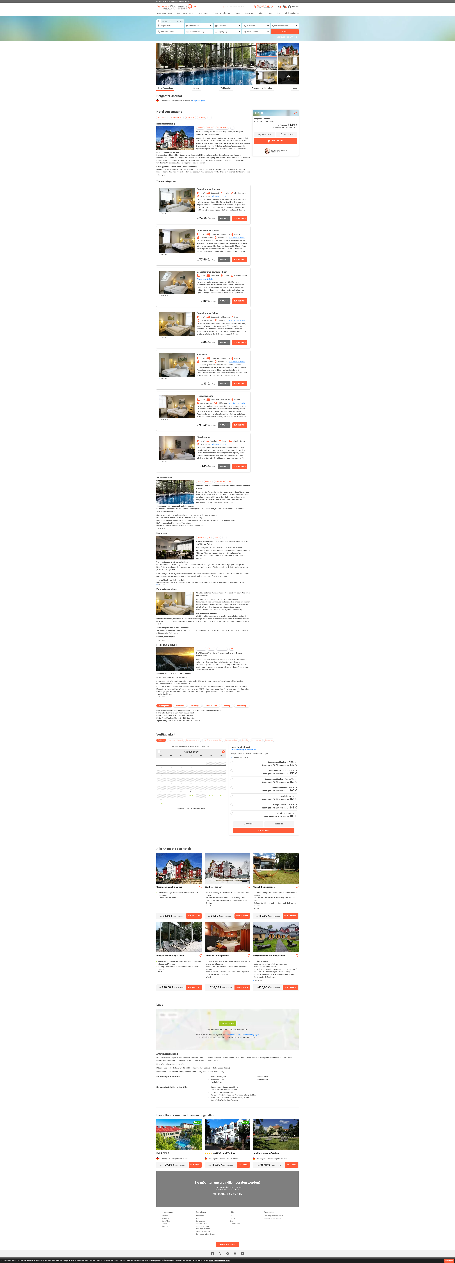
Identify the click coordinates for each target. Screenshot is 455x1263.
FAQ (231, 1216)
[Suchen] (223, 7)
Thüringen (164, 101)
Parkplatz (200, 128)
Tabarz (235, 1159)
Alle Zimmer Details (220, 196)
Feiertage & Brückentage (221, 13)
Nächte (261, 13)
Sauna (199, 481)
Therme (211, 649)
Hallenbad (208, 481)
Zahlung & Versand (203, 1229)
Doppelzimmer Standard (175, 740)
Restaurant (201, 537)
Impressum (200, 1216)
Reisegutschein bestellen (273, 1218)
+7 (232, 128)
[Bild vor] (252, 63)
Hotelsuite (245, 740)
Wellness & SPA (220, 481)
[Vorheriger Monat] (159, 751)
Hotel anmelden (227, 1244)
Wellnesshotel (162, 117)
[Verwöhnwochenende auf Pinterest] (227, 1253)
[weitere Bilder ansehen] (266, 63)
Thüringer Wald (176, 101)
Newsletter (166, 1218)
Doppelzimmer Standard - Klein (213, 740)
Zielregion (178, 21)
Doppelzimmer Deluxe (231, 740)
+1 (224, 537)
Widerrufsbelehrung (203, 1231)
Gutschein (289, 134)
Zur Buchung (240, 218)
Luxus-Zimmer (203, 13)
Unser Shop (166, 1221)
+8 (209, 117)
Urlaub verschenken (292, 13)
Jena (186, 1159)
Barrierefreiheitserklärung (205, 1234)
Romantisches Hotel (176, 117)
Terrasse (217, 537)
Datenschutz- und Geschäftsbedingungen (243, 1034)
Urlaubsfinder (235, 1224)
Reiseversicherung (202, 1226)
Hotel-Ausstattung (165, 88)
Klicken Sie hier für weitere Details (219, 1261)
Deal (278, 13)
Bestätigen (449, 1261)
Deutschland (249, 13)
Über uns (165, 1226)
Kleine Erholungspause (264, 887)
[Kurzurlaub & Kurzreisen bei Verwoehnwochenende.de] (176, 6)
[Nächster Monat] (223, 751)
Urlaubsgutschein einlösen (273, 1216)
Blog (231, 1221)
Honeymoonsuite (256, 740)
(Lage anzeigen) (198, 101)
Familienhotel (190, 117)
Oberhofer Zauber (213, 887)
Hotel (270, 13)
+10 (230, 481)
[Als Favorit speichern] (295, 113)
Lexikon (233, 1218)
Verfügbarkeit (226, 88)
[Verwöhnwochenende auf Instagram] (235, 1253)
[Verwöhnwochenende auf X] (220, 1253)
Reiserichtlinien (201, 1224)
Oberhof (187, 101)
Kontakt (165, 1216)
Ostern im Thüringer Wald (217, 955)
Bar (209, 537)
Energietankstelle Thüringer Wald (269, 955)
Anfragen (224, 218)
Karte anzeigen (228, 1023)
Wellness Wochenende (164, 13)
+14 (232, 649)
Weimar (284, 1159)
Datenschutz (200, 1221)
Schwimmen (201, 649)
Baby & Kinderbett (222, 128)
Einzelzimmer (269, 740)
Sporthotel (202, 117)
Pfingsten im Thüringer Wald (170, 955)
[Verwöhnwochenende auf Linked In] (242, 1253)
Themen (238, 13)
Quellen (164, 1224)
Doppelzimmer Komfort (193, 740)
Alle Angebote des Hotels (262, 88)
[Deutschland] (157, 100)
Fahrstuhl (210, 128)
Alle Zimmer (161, 740)
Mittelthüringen (273, 1159)
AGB (197, 1218)
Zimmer (196, 88)
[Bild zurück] (160, 63)
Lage (295, 88)
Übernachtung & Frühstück (169, 887)
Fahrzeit (166, 21)
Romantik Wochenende (185, 13)
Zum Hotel (195, 1165)
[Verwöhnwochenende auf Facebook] (212, 1253)
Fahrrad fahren (222, 649)
